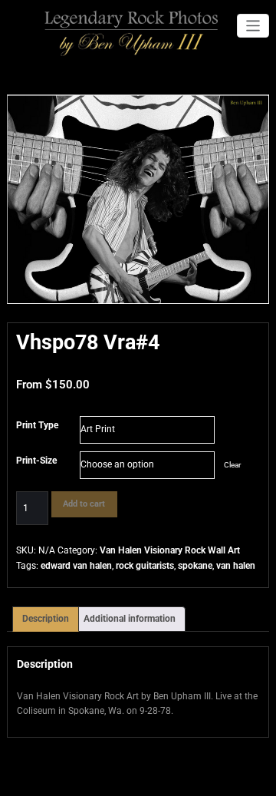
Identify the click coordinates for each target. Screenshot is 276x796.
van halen (235, 565)
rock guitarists (145, 565)
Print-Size (36, 460)
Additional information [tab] (130, 618)
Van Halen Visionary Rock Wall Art (170, 550)
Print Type (37, 425)
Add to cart (84, 504)
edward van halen (76, 565)
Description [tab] (45, 618)
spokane (195, 565)
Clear (232, 465)
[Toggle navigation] (253, 26)
